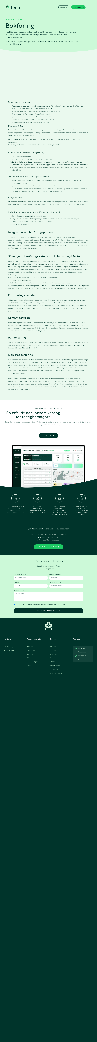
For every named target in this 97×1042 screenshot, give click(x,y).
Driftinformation (56, 669)
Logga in (30, 665)
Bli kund (30, 646)
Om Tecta (53, 650)
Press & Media (55, 665)
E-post (16, 582)
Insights (30, 654)
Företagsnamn (55, 574)
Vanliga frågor (32, 662)
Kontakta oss (54, 658)
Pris (28, 658)
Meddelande (18, 590)
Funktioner (31, 650)
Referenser (54, 654)
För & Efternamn (20, 574)
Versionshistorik (56, 673)
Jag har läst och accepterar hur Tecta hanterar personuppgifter (40, 604)
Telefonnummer (55, 582)
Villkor (52, 662)
